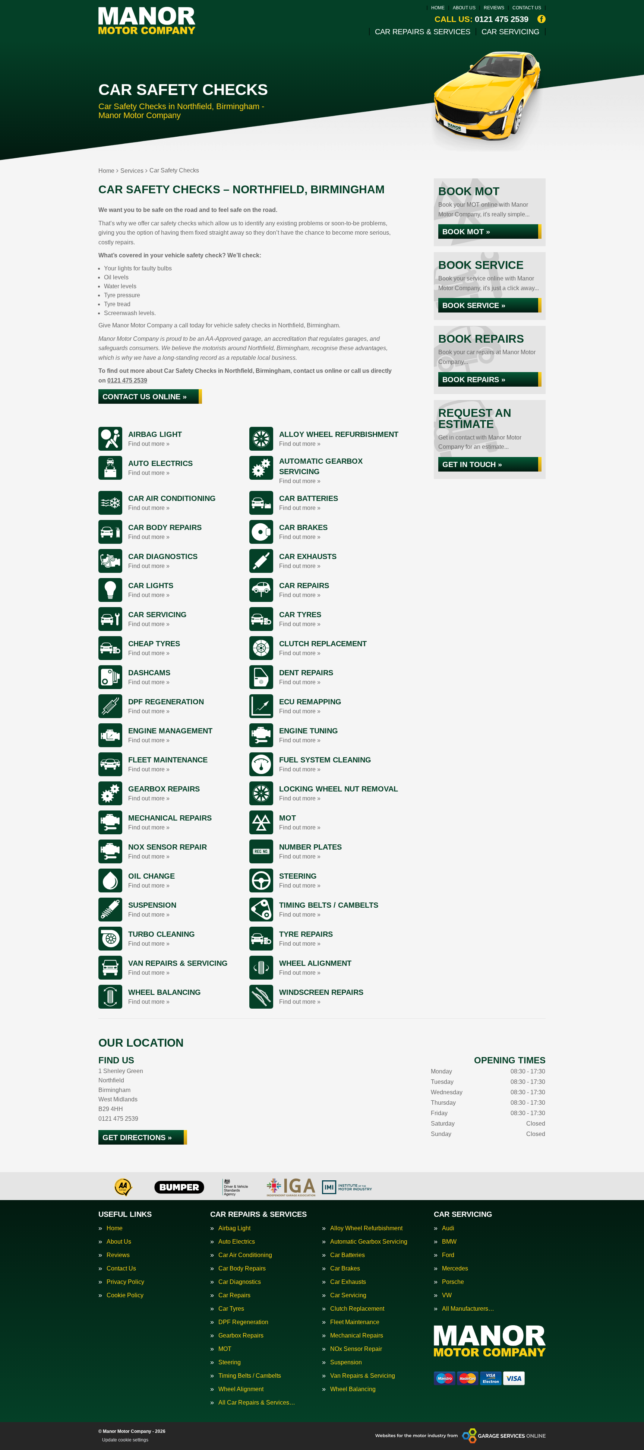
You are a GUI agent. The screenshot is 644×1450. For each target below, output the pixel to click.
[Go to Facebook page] (541, 19)
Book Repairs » (473, 379)
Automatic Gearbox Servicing (368, 1242)
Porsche (453, 1282)
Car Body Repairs (242, 1269)
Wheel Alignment (240, 1389)
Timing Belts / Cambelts (249, 1376)
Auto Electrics (236, 1242)
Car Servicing (511, 31)
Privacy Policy (125, 1282)
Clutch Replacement (357, 1309)
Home (438, 7)
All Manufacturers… (468, 1309)
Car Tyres (231, 1309)
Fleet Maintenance (354, 1322)
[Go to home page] (146, 20)
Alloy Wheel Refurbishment (366, 1228)
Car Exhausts (348, 1282)
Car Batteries (347, 1255)
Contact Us (526, 7)
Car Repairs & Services (422, 31)
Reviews (494, 7)
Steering (229, 1362)
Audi (448, 1228)
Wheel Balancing (353, 1389)
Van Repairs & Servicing (362, 1376)
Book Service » (473, 305)
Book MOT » (466, 232)
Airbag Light (234, 1228)
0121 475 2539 (481, 19)
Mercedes (455, 1269)
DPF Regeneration (243, 1322)
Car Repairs (234, 1295)
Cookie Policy (125, 1295)
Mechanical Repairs (356, 1336)
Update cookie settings (125, 1440)
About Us (464, 7)
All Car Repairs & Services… (256, 1403)
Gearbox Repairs (240, 1336)
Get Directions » (137, 1137)
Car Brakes (345, 1269)
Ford (448, 1255)
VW (447, 1295)
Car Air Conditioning (245, 1255)
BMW (449, 1242)
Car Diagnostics (239, 1282)
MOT (224, 1349)
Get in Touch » (472, 464)
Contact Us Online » (144, 397)
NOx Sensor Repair (356, 1349)
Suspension (346, 1362)
